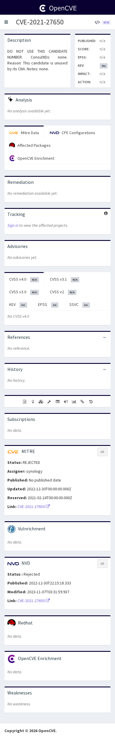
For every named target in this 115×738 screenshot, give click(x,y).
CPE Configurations (78, 132)
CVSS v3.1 (64, 279)
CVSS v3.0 (23, 291)
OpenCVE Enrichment (35, 158)
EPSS (47, 304)
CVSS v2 (62, 291)
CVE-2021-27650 (40, 21)
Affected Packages (34, 145)
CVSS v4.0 (23, 279)
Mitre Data (29, 132)
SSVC (78, 304)
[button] (6, 22)
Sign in (12, 225)
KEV (17, 304)
